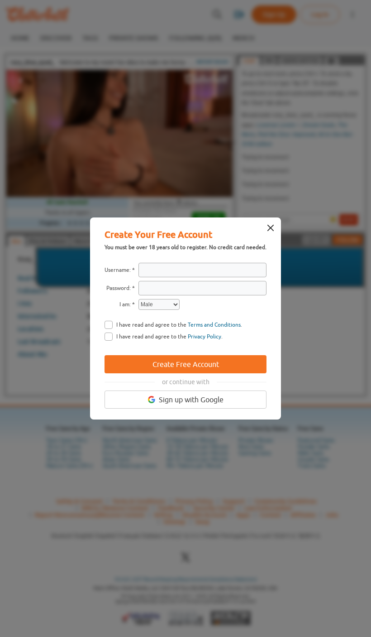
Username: (118, 270)
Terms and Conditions (214, 325)
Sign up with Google (191, 400)
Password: (118, 288)
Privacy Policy (204, 336)
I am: (125, 304)
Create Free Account (185, 364)
